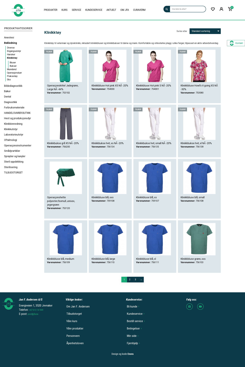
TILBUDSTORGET (13, 172)
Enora (130, 354)
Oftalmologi (10, 140)
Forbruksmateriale (14, 107)
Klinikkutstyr (11, 129)
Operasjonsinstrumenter (17, 145)
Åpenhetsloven (75, 343)
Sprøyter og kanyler (14, 156)
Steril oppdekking (13, 161)
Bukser (13, 66)
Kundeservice (93, 10)
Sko (9, 79)
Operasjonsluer (14, 72)
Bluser (13, 62)
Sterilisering (10, 167)
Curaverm (139, 10)
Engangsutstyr (14, 51)
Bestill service (135, 321)
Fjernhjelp (132, 343)
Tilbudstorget (74, 313)
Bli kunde (132, 306)
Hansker (11, 54)
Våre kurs (71, 321)
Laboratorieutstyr (13, 134)
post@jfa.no (33, 314)
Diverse (11, 47)
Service (76, 10)
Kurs (64, 10)
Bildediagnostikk (13, 85)
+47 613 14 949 (36, 310)
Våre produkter (74, 328)
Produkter (50, 10)
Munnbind (11, 69)
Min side (132, 336)
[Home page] (18, 10)
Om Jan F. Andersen (78, 306)
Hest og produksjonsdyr (17, 118)
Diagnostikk (10, 102)
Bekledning (10, 43)
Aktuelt (111, 10)
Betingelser (133, 328)
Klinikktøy (12, 58)
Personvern (73, 336)
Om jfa (124, 10)
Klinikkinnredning (13, 123)
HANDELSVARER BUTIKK (17, 113)
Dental (7, 96)
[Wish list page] (213, 9)
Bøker (7, 91)
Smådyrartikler (12, 150)
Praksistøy (12, 76)
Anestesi (9, 37)
